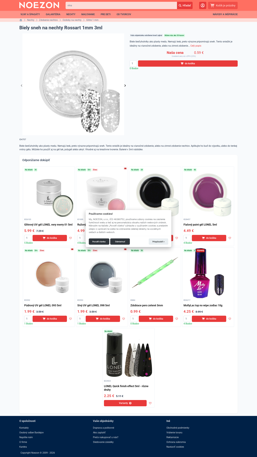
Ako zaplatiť (99, 432)
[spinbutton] (133, 63)
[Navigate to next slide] (125, 85)
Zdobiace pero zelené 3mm (146, 305)
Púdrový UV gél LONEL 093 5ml (42, 305)
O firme (23, 442)
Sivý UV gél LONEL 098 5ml (93, 305)
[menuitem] (30, 14)
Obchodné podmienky (177, 427)
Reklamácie (172, 437)
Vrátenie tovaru (174, 432)
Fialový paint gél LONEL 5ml (200, 224)
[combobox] (121, 5)
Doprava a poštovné (103, 427)
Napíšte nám (26, 437)
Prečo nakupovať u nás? (105, 437)
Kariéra (23, 446)
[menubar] (75, 14)
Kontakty (24, 427)
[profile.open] (202, 5)
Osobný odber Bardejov (31, 432)
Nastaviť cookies (175, 446)
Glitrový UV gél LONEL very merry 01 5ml (48, 224)
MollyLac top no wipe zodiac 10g (203, 305)
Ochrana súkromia (176, 442)
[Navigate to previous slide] (21, 85)
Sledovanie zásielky (103, 442)
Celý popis (195, 45)
